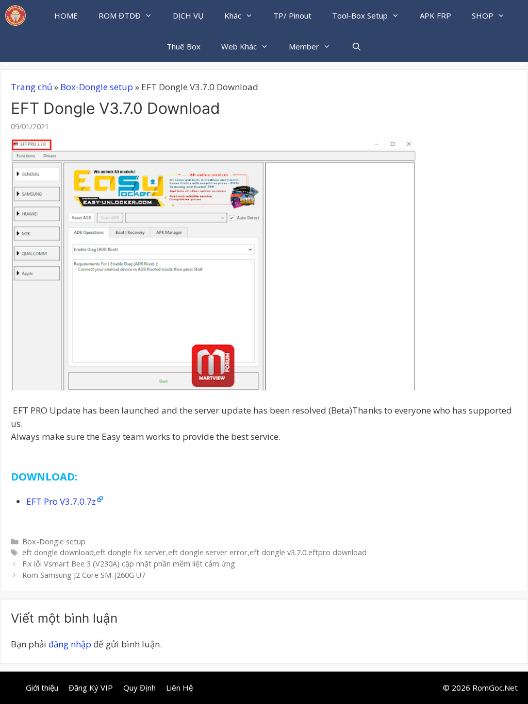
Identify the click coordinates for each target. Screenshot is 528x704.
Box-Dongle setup (96, 87)
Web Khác (239, 46)
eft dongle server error (208, 552)
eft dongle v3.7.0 (278, 552)
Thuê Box (184, 46)
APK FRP (435, 15)
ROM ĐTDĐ (119, 15)
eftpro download (337, 552)
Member (304, 46)
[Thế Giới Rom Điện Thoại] (15, 15)
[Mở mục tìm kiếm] (356, 46)
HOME (66, 15)
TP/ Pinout (292, 15)
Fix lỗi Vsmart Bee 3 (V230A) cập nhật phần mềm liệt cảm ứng (128, 564)
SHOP (482, 15)
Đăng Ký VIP (91, 687)
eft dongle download (58, 552)
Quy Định (139, 687)
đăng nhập (69, 644)
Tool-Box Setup (360, 15)
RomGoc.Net (495, 687)
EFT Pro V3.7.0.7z (61, 501)
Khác (232, 15)
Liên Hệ (179, 687)
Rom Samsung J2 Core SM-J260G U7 (83, 575)
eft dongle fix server (131, 552)
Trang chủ (31, 87)
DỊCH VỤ (188, 15)
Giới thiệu (42, 687)
